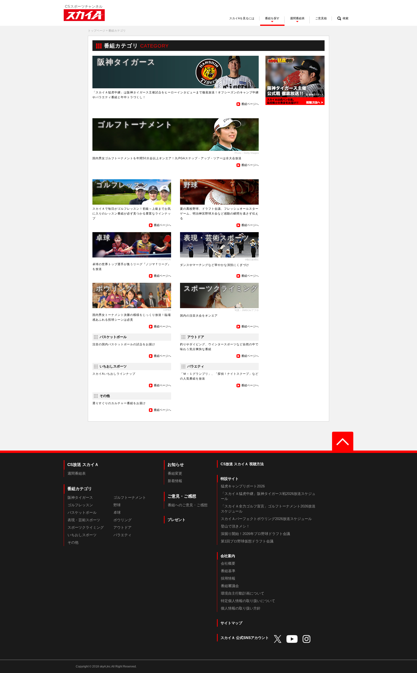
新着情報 (175, 481)
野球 (117, 505)
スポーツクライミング (86, 527)
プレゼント (176, 520)
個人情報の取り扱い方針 (241, 608)
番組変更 (175, 473)
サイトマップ (231, 623)
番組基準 (228, 571)
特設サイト (230, 479)
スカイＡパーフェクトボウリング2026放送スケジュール (266, 519)
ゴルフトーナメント (129, 497)
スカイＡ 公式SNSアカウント (245, 638)
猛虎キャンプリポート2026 (243, 486)
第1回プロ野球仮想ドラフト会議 (247, 541)
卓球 (117, 512)
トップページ (96, 30)
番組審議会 (230, 586)
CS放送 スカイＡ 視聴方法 (242, 464)
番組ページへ (250, 104)
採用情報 (228, 578)
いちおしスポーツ (82, 535)
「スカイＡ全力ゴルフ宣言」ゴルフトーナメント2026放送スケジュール (268, 508)
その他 (73, 542)
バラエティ (122, 535)
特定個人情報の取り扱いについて (248, 601)
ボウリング (122, 520)
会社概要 (228, 563)
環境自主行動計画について (242, 593)
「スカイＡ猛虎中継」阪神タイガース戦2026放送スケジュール (268, 496)
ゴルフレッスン (80, 505)
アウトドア (122, 527)
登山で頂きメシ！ (235, 526)
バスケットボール (82, 512)
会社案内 (228, 556)
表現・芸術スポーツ (84, 520)
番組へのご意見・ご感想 (188, 505)
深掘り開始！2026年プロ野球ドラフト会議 (255, 534)
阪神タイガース (80, 497)
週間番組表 (77, 473)
